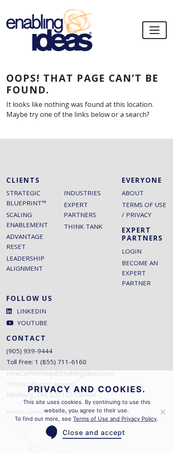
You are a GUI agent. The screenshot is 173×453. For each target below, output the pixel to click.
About (133, 193)
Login (132, 251)
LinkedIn (31, 311)
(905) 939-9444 (29, 351)
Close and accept (94, 432)
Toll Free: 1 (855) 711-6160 (46, 361)
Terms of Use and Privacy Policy (115, 418)
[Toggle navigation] (154, 30)
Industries (82, 193)
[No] (162, 412)
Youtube (32, 322)
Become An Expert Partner (140, 273)
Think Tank (83, 226)
